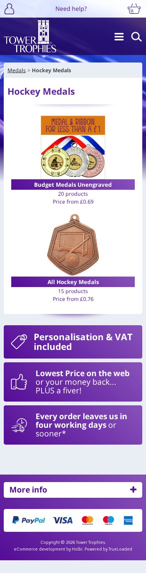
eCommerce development (39, 549)
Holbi (77, 549)
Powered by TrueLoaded (108, 549)
